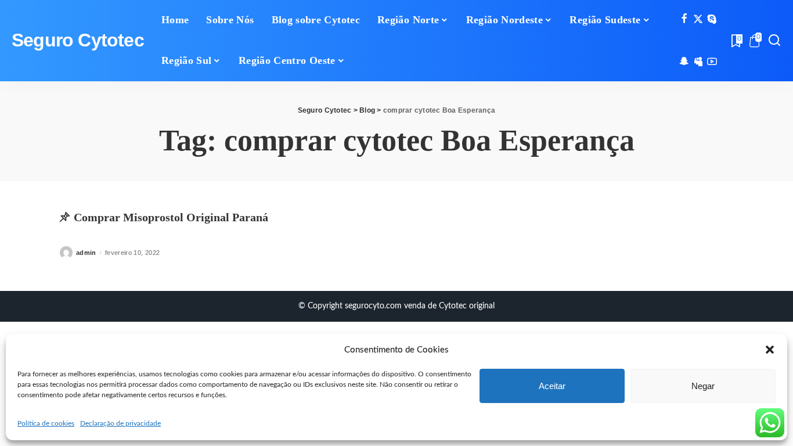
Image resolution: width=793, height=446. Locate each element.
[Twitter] (698, 19)
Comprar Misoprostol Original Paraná (171, 217)
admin (86, 252)
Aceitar (552, 386)
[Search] (774, 40)
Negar (703, 386)
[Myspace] (698, 62)
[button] (770, 349)
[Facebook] (684, 19)
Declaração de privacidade (120, 423)
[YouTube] (712, 62)
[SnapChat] (684, 62)
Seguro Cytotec (78, 40)
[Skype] (712, 19)
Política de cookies (45, 423)
